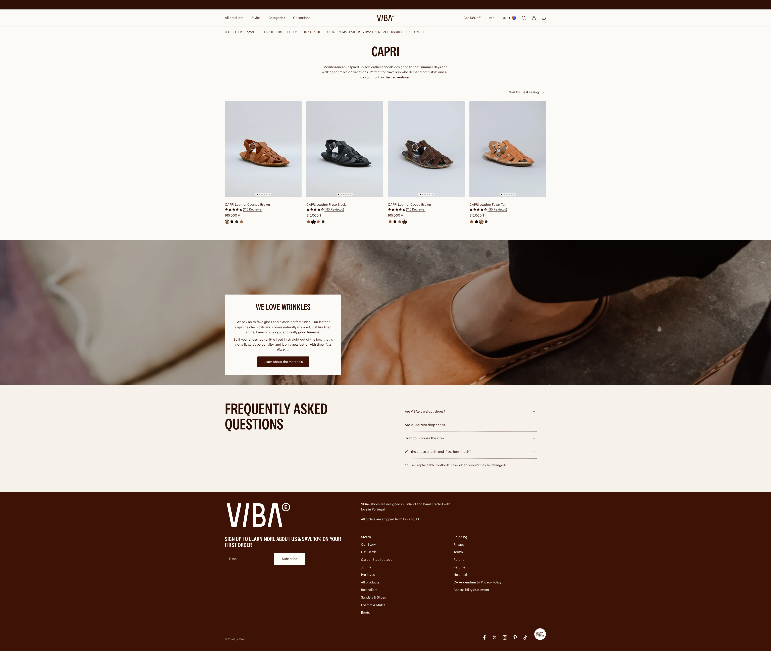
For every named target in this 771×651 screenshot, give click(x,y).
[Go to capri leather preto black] (344, 149)
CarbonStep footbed (377, 560)
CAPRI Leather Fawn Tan (487, 204)
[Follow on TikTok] (525, 637)
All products (234, 18)
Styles (255, 18)
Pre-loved (368, 575)
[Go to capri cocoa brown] (426, 149)
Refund (459, 560)
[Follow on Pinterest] (515, 637)
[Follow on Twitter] (494, 637)
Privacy (459, 544)
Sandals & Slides (373, 597)
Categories (276, 18)
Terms (458, 552)
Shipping (460, 537)
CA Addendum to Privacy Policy (477, 582)
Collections (301, 18)
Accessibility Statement (471, 590)
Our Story (368, 544)
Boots (365, 612)
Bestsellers (369, 590)
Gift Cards (368, 552)
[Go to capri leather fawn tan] (507, 149)
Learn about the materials (283, 362)
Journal (366, 567)
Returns (459, 567)
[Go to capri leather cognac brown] (263, 149)
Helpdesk (461, 575)
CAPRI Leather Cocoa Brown (409, 204)
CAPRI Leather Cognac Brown (247, 204)
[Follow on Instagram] (505, 637)
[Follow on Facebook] (484, 637)
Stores (366, 537)
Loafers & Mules (373, 605)
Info (492, 18)
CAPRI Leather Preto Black (326, 204)
